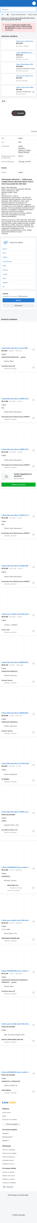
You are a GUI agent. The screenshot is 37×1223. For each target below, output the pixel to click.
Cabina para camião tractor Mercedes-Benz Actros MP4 (25, 41)
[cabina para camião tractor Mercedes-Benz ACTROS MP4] (18, 1010)
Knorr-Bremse (7, 261)
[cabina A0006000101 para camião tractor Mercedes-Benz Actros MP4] (18, 1058)
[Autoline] (7, 14)
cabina (20, 138)
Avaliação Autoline (8, 1160)
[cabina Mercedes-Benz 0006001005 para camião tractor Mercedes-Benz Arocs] (18, 648)
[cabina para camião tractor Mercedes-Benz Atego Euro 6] (18, 906)
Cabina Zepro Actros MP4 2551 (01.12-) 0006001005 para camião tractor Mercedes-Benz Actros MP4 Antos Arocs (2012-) (25, 87)
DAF (4, 253)
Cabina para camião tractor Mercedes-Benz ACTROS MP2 (25, 76)
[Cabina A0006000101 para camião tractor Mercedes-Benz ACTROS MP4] (18, 853)
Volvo (4, 278)
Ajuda (4, 1116)
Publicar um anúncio (18, 484)
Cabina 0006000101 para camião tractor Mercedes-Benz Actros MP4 (25, 52)
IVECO (5, 257)
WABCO (5, 282)
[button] (34, 3)
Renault (5, 270)
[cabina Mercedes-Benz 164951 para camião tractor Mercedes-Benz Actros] (18, 798)
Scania (5, 274)
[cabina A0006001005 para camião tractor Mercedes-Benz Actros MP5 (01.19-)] (18, 957)
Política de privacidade (9, 1153)
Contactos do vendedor (9, 1119)
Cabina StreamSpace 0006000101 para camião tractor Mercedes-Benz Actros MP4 (25, 64)
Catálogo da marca (8, 1164)
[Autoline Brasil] (12, 3)
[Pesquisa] (34, 9)
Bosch (5, 249)
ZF (4, 287)
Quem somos (6, 1112)
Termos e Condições (8, 1150)
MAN (4, 266)
